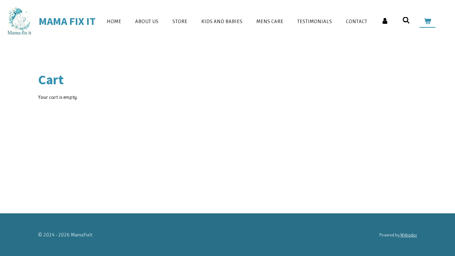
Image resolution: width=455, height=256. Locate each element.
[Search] (406, 21)
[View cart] (427, 21)
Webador (408, 235)
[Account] (385, 21)
